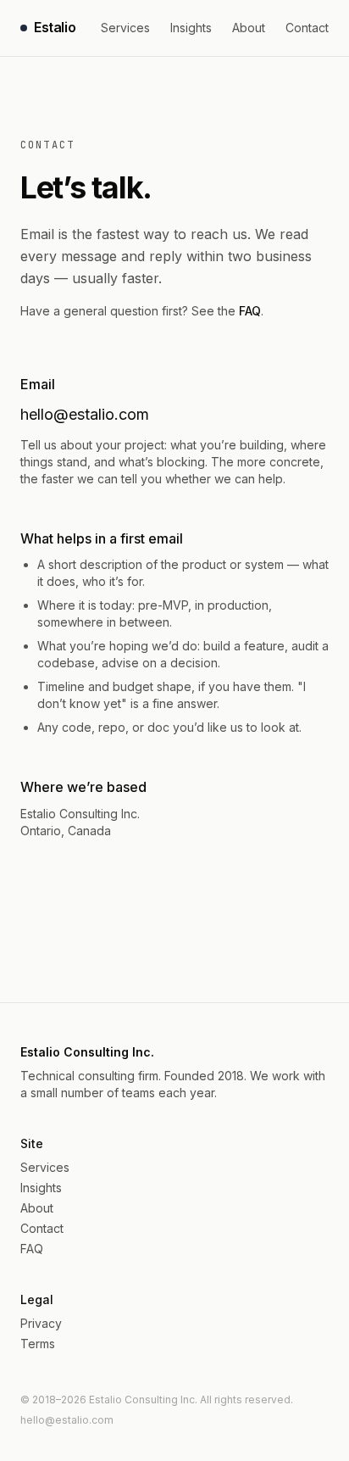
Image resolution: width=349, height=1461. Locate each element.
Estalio (54, 27)
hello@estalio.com (84, 414)
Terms (37, 1343)
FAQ (250, 311)
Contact (307, 27)
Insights (191, 27)
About (248, 27)
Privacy (41, 1323)
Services (125, 27)
